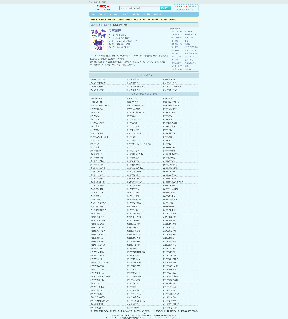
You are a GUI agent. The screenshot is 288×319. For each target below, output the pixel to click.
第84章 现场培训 (169, 193)
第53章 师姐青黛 (133, 158)
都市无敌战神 (176, 63)
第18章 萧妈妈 (168, 116)
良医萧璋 (107, 25)
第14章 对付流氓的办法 (135, 112)
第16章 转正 (94, 116)
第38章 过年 (131, 140)
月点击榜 (135, 14)
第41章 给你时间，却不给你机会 (139, 144)
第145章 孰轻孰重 (97, 266)
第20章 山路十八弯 (134, 119)
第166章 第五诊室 (97, 290)
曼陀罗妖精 (189, 38)
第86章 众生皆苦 (133, 196)
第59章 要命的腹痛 (134, 165)
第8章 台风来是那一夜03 (136, 105)
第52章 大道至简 (96, 158)
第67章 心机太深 (96, 175)
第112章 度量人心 (97, 227)
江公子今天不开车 (191, 47)
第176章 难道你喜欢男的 (136, 87)
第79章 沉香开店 (96, 189)
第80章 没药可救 (133, 189)
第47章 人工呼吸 (133, 151)
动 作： (112, 41)
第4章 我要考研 (96, 102)
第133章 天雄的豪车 (97, 252)
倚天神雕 (174, 60)
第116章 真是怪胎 (133, 231)
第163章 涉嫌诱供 (97, 287)
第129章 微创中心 (169, 245)
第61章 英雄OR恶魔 (97, 168)
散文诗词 (164, 19)
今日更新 (113, 14)
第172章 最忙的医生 (170, 90)
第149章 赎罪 (131, 269)
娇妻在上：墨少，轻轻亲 (192, 56)
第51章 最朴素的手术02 (171, 154)
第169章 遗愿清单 (97, 294)
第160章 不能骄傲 (97, 283)
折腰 (186, 41)
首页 (93, 14)
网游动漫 (137, 19)
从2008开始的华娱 (191, 53)
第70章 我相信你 (96, 179)
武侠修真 (102, 19)
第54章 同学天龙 (169, 158)
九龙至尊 (174, 53)
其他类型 (172, 19)
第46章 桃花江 (95, 151)
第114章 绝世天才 (169, 227)
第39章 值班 (167, 140)
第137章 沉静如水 (133, 255)
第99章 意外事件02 (170, 210)
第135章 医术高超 (169, 252)
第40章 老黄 (94, 144)
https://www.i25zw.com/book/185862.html (155, 318)
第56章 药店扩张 (133, 161)
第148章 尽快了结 (97, 269)
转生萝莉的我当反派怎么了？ (192, 34)
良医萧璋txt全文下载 (150, 94)
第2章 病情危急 (132, 98)
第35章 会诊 (131, 137)
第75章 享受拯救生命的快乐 (173, 182)
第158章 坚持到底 (133, 280)
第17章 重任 (131, 116)
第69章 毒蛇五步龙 (170, 175)
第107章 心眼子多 (133, 220)
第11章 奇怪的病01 (134, 109)
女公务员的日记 (190, 31)
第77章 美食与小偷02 (134, 186)
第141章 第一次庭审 (170, 259)
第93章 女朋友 (168, 203)
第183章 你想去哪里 (124, 47)
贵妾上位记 (189, 60)
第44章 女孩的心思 (134, 147)
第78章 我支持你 (169, 186)
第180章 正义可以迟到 (98, 83)
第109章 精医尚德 (97, 224)
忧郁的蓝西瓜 (121, 35)
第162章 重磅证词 (169, 283)
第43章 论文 (94, 147)
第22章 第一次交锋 (97, 123)
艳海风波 (188, 44)
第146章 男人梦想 (133, 266)
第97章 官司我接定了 (98, 210)
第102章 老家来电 (169, 213)
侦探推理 (129, 19)
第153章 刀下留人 (169, 273)
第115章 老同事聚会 (97, 231)
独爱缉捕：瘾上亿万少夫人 (192, 69)
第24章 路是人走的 (170, 123)
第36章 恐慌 (167, 137)
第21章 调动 (167, 119)
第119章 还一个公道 (134, 234)
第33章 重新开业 (169, 133)
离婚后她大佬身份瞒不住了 (192, 63)
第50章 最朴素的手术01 (135, 154)
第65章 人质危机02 (134, 172)
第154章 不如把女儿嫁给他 (100, 276)
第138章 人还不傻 (169, 255)
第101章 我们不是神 (134, 213)
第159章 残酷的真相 (170, 280)
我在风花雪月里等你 (178, 31)
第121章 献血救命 (97, 238)
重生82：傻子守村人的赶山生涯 (178, 66)
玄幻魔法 (93, 19)
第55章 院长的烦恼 (97, 161)
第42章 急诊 (167, 144)
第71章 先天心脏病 (134, 179)
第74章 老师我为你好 (134, 182)
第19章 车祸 (94, 119)
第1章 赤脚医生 (96, 98)
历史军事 (120, 19)
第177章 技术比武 (97, 87)
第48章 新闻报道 (169, 151)
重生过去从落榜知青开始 (178, 56)
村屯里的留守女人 (191, 50)
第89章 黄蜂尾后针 (134, 200)
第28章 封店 (94, 130)
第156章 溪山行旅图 (170, 276)
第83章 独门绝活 (133, 193)
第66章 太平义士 (169, 172)
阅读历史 (102, 14)
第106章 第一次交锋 (97, 220)
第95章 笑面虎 (132, 206)
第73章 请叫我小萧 (97, 182)
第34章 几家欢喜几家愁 (99, 137)
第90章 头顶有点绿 (170, 200)
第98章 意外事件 (133, 210)
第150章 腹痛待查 (169, 269)
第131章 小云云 (132, 248)
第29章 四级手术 (133, 130)
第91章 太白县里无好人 (99, 203)
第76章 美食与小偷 (97, 186)
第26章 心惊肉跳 (133, 126)
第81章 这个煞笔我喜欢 (171, 189)
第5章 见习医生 (132, 102)
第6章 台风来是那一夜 (171, 102)
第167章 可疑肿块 (133, 290)
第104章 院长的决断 (134, 217)
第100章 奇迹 (95, 213)
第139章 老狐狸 (96, 259)
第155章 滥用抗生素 (134, 276)
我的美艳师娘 (176, 38)
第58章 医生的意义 (97, 165)
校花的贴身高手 (176, 34)
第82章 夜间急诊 (96, 193)
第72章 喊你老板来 (170, 179)
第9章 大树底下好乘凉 (171, 105)
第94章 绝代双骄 (96, 206)
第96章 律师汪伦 (169, 206)
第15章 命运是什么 (170, 112)
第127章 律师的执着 (97, 245)
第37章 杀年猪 (95, 140)
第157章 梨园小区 (97, 280)
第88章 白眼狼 (95, 200)
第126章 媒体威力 (169, 241)
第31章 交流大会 (96, 133)
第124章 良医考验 (97, 241)
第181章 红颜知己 (169, 80)
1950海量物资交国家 (178, 44)
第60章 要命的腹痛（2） (172, 165)
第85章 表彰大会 (96, 196)
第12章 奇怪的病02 (170, 109)
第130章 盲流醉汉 (97, 248)
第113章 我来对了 (133, 227)
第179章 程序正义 (133, 83)
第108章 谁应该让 (169, 220)
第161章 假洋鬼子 (133, 283)
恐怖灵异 (155, 19)
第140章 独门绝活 (133, 259)
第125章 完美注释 (133, 241)
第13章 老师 (94, 112)
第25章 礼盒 (94, 126)
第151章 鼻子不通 (97, 273)
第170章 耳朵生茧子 (134, 294)
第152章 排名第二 (133, 273)
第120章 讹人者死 (169, 234)
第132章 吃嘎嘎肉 (169, 248)
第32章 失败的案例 (134, 133)
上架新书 (124, 14)
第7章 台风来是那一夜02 (99, 105)
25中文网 (103, 6)
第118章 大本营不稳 (97, 234)
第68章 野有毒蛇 (133, 175)
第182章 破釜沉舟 (133, 80)
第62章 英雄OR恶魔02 (135, 168)
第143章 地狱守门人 (134, 262)
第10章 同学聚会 (96, 109)
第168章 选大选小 (169, 290)
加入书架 (127, 41)
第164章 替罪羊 (132, 287)
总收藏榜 (146, 14)
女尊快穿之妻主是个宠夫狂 (178, 50)
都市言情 (111, 19)
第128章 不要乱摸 (133, 245)
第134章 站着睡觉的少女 (136, 252)
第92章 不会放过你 (134, 203)
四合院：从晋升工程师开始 (178, 69)
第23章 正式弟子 (133, 123)
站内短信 (193, 6)
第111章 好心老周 (169, 224)
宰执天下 (174, 47)
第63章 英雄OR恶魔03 (171, 168)
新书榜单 (157, 14)
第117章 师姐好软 (169, 231)
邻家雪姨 (174, 41)
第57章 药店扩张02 (170, 161)
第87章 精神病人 (169, 196)
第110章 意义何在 (133, 224)
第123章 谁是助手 (169, 238)
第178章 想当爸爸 (169, 83)
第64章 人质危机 (96, 172)
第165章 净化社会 (169, 287)
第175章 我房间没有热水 (172, 87)
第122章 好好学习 (133, 238)
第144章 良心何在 (169, 262)
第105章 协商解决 (169, 217)
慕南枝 (187, 66)
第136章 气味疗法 (97, 255)
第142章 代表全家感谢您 (99, 262)
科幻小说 (146, 19)
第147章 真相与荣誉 (170, 266)
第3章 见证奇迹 (168, 98)
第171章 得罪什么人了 (171, 294)
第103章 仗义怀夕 (97, 217)
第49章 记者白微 (96, 154)
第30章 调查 (167, 130)
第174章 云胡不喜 (97, 90)
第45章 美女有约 (169, 147)
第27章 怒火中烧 (169, 126)
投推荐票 (134, 41)
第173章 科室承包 (133, 90)
